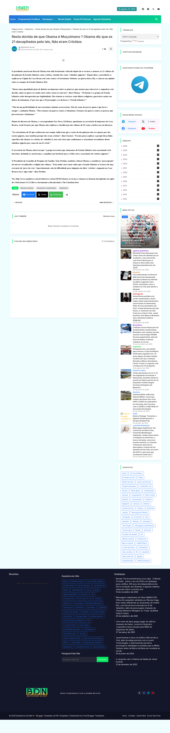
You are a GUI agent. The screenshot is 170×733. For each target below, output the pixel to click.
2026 (141, 146)
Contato (131, 716)
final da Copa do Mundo (93, 638)
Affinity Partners (143, 561)
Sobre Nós (141, 716)
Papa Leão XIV (127, 556)
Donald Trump (68, 586)
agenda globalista (70, 594)
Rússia (65, 590)
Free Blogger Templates (93, 716)
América (148, 499)
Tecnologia (126, 526)
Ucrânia (98, 599)
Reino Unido (150, 495)
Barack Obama (27, 188)
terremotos (142, 539)
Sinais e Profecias (82, 19)
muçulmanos (137, 495)
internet (125, 499)
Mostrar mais (109, 216)
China (140, 477)
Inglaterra (125, 504)
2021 (141, 168)
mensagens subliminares (144, 526)
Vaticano (136, 521)
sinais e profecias (144, 482)
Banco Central (127, 543)
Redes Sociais (127, 482)
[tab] (13, 20)
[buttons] (143, 9)
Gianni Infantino (99, 647)
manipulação (149, 491)
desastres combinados (46, 188)
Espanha (85, 612)
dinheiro (146, 504)
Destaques (47, 19)
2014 (141, 199)
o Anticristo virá (145, 486)
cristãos (140, 508)
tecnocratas (84, 625)
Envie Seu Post (153, 716)
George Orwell (81, 616)
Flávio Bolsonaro (69, 634)
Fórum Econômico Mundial (73, 621)
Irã (90, 599)
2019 (141, 177)
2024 (141, 155)
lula (88, 590)
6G (137, 552)
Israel (124, 473)
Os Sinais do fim (128, 477)
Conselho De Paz (82, 647)
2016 (141, 190)
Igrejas (139, 556)
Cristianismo (143, 548)
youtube (151, 128)
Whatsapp (57, 194)
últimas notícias (128, 539)
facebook (132, 128)
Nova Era (84, 594)
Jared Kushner (77, 590)
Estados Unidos (77, 581)
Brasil (65, 581)
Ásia (146, 517)
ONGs (65, 643)
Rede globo (135, 491)
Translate (140, 41)
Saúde (137, 530)
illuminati (150, 508)
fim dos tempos (136, 473)
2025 (141, 150)
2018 (141, 181)
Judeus (125, 513)
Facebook (30, 194)
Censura (136, 504)
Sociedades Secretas (71, 629)
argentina (102, 607)
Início (13, 19)
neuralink (145, 552)
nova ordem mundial (95, 581)
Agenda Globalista (102, 19)
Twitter (44, 194)
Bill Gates (80, 607)
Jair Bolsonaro (99, 586)
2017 (141, 186)
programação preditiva (93, 643)
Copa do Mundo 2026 (71, 638)
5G (142, 534)
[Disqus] (63, 282)
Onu (92, 594)
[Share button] (67, 195)
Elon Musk (91, 607)
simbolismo (67, 616)
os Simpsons (89, 629)
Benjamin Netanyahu (94, 603)
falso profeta (127, 552)
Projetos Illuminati (129, 486)
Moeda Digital (64, 19)
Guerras (125, 495)
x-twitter (151, 122)
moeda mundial (98, 612)
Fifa (88, 621)
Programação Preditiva (29, 19)
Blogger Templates (44, 716)
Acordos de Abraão (129, 534)
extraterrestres (128, 561)
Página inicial (17, 29)
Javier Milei (75, 643)
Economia (138, 517)
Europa (125, 491)
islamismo (29, 29)
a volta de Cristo (128, 548)
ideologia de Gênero (139, 513)
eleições (125, 521)
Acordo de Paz (128, 508)
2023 (141, 159)
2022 (141, 164)
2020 (141, 172)
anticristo (147, 530)
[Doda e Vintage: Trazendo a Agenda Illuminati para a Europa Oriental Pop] (126, 417)
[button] (156, 19)
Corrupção (126, 517)
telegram (132, 122)
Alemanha (146, 521)
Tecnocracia (127, 530)
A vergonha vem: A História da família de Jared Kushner (136, 660)
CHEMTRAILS (142, 543)
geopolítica (67, 647)
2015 (141, 194)
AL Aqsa (83, 634)
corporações (137, 499)
